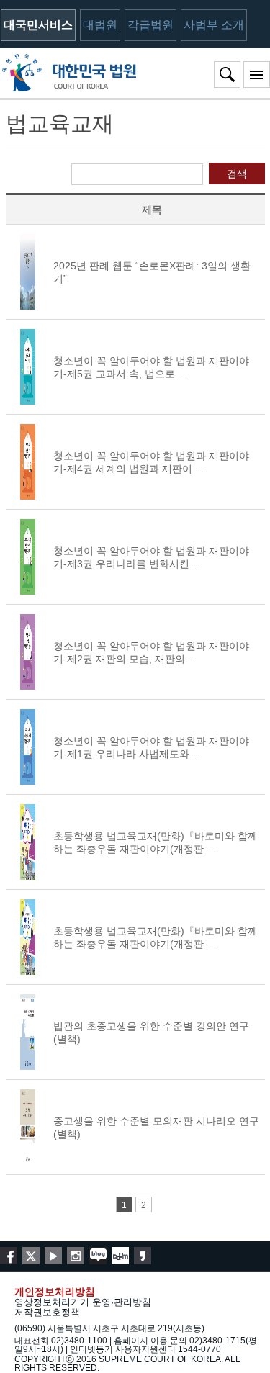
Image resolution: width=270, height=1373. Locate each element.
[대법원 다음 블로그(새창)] (120, 1255)
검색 (237, 173)
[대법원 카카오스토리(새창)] (142, 1255)
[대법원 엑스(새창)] (31, 1255)
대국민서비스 (38, 25)
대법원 (100, 25)
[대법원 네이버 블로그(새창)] (98, 1255)
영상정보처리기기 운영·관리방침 (82, 1302)
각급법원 (150, 25)
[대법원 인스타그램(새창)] (75, 1255)
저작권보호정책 (47, 1312)
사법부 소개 (214, 25)
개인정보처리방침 (54, 1291)
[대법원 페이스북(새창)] (8, 1255)
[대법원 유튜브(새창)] (53, 1255)
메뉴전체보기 (256, 74)
